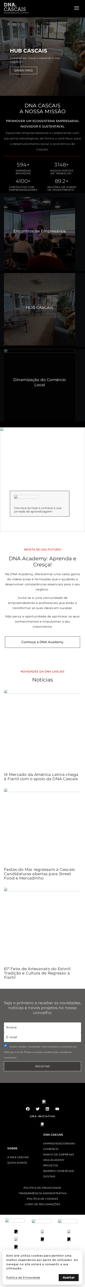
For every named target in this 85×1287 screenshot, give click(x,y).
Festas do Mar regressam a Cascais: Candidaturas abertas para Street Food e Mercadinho (40, 873)
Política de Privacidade (23, 1277)
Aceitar (69, 1277)
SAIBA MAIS (23, 70)
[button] (3, 40)
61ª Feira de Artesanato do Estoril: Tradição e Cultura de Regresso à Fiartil (37, 973)
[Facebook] (28, 1109)
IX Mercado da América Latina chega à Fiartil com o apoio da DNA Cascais (41, 776)
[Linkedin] (47, 1109)
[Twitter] (38, 1109)
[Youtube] (57, 1109)
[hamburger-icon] (76, 8)
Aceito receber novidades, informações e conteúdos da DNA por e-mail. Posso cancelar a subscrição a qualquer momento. (40, 1052)
